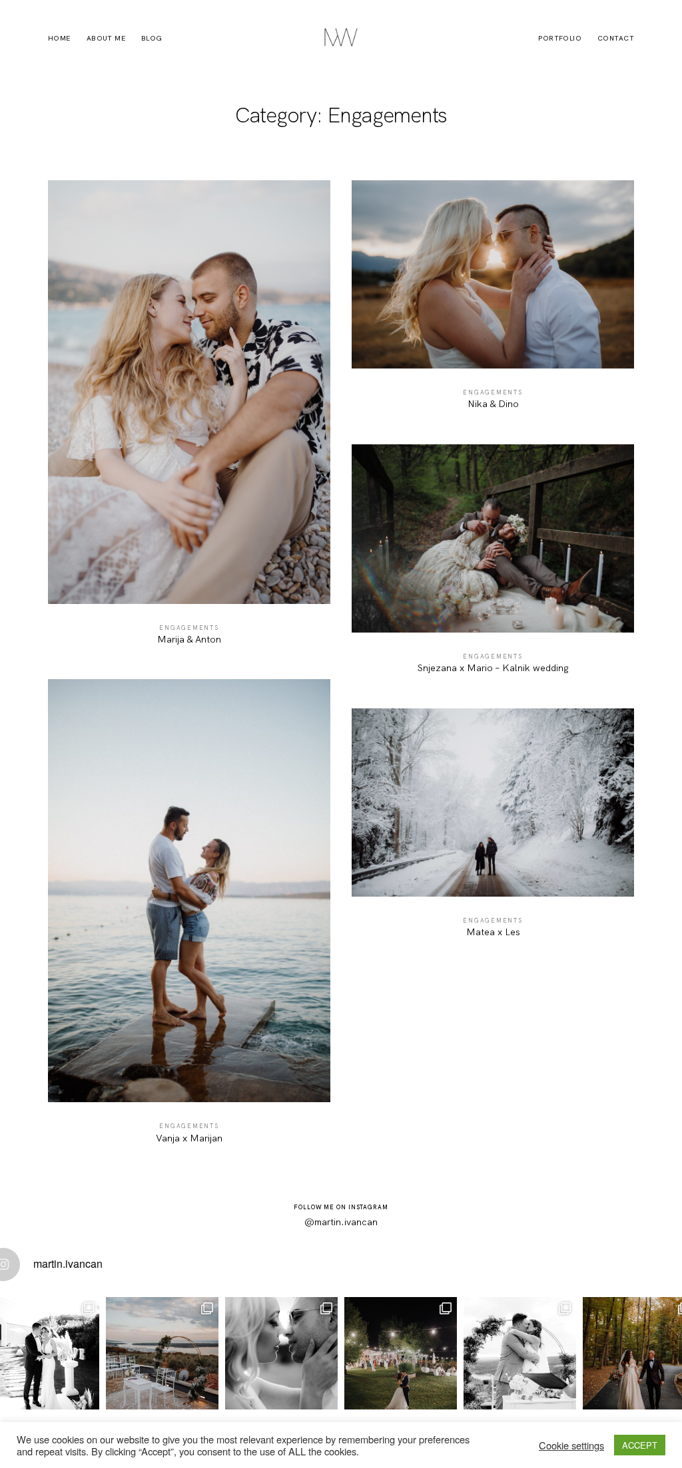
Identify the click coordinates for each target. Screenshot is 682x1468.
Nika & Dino (493, 302)
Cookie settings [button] (571, 1445)
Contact (615, 38)
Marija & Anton (189, 419)
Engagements (188, 628)
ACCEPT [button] (639, 1445)
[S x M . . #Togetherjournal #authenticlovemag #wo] (520, 1353)
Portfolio (559, 38)
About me (106, 38)
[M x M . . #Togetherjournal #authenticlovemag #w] (400, 1353)
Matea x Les (493, 830)
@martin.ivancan (341, 1222)
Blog (152, 38)
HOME (59, 38)
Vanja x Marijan (189, 918)
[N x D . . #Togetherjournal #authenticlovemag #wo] (281, 1353)
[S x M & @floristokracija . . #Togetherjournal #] (162, 1353)
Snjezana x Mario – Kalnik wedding (493, 566)
